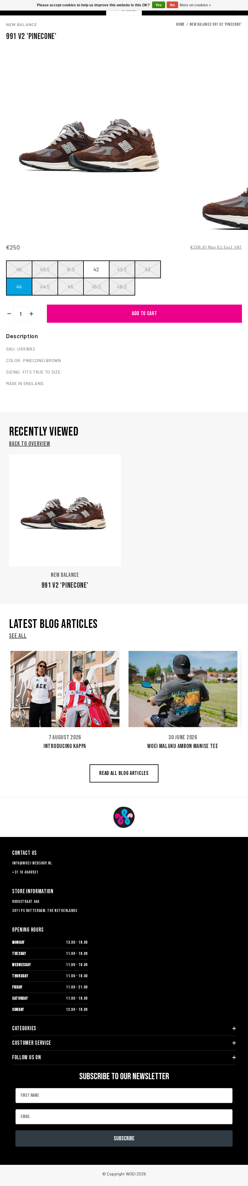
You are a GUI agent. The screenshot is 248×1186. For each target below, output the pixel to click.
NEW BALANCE (21, 24)
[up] (31, 313)
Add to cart (144, 313)
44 (19, 286)
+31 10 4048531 (25, 872)
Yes (158, 5)
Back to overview (29, 444)
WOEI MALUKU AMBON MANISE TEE (182, 746)
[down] (9, 313)
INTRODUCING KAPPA (65, 746)
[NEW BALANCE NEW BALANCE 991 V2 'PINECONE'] (65, 510)
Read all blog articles (123, 773)
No (172, 5)
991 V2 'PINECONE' (65, 585)
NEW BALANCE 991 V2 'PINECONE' (216, 24)
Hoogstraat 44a (26, 901)
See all (18, 636)
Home (180, 24)
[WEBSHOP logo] (124, 817)
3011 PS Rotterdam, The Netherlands (44, 910)
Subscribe (124, 1138)
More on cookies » (195, 5)
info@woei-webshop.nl (32, 863)
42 (96, 269)
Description (22, 335)
